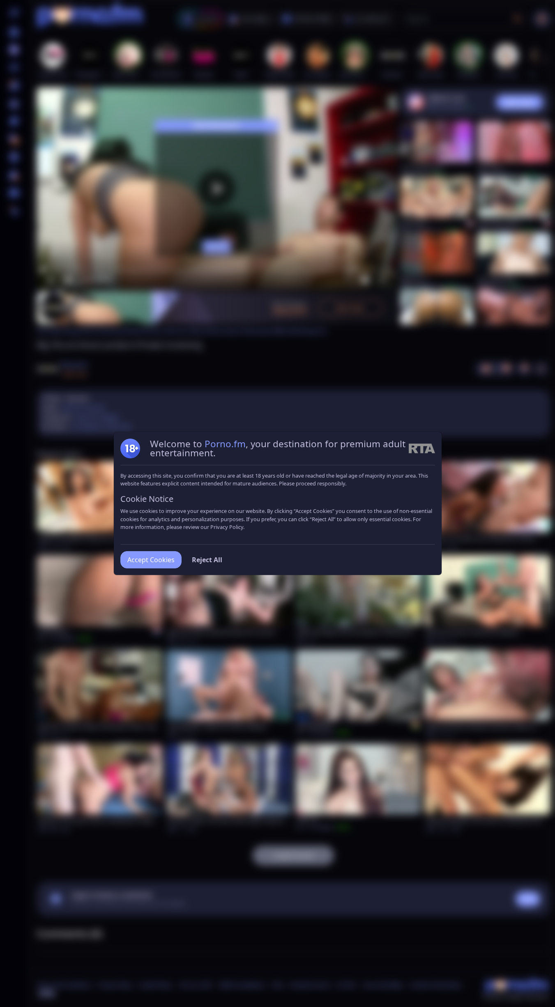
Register (477, 983)
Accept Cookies (151, 559)
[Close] (538, 956)
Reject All (207, 559)
